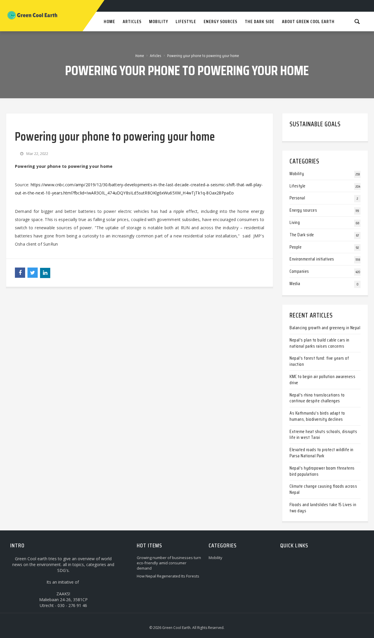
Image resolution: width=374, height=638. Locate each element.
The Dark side (302, 234)
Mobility (297, 173)
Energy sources (303, 210)
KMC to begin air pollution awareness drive (322, 379)
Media (295, 283)
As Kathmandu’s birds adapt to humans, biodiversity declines (317, 416)
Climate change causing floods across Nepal (323, 489)
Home (139, 55)
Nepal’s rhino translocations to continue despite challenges (317, 398)
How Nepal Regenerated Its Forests (168, 576)
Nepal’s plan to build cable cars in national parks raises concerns (319, 343)
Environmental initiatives (312, 259)
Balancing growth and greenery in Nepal (325, 327)
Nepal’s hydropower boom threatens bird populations (322, 471)
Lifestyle (298, 185)
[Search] (357, 21)
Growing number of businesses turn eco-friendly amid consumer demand (169, 563)
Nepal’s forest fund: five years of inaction (319, 361)
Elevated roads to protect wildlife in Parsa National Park (322, 452)
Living (295, 222)
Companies (299, 271)
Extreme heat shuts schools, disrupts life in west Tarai (323, 434)
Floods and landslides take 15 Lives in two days (323, 507)
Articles (155, 55)
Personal (297, 197)
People (296, 247)
